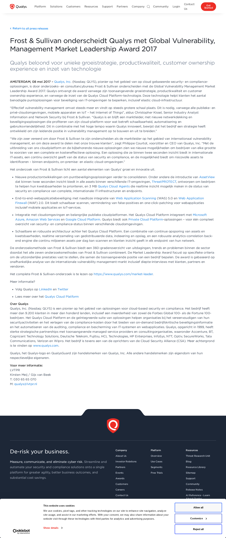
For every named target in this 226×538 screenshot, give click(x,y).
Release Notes (194, 489)
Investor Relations (125, 461)
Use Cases (156, 461)
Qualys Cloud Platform (62, 296)
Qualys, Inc (62, 81)
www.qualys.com (45, 345)
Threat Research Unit (198, 456)
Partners (120, 467)
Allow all (198, 507)
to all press (30, 28)
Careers (119, 489)
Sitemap (190, 472)
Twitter (63, 289)
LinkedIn (45, 289)
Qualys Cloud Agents (114, 186)
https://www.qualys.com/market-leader (123, 274)
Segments (156, 467)
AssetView (207, 177)
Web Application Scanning (136, 198)
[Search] (148, 7)
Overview (156, 456)
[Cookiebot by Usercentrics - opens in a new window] (21, 531)
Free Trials (157, 472)
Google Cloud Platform (83, 219)
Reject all (198, 529)
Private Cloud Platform (145, 219)
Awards (119, 478)
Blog (188, 461)
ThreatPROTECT (164, 181)
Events (119, 472)
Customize (196, 518)
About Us (120, 456)
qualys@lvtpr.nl (25, 384)
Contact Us (121, 495)
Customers (121, 484)
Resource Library (196, 467)
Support (190, 478)
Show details (50, 527)
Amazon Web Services (43, 219)
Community (192, 484)
